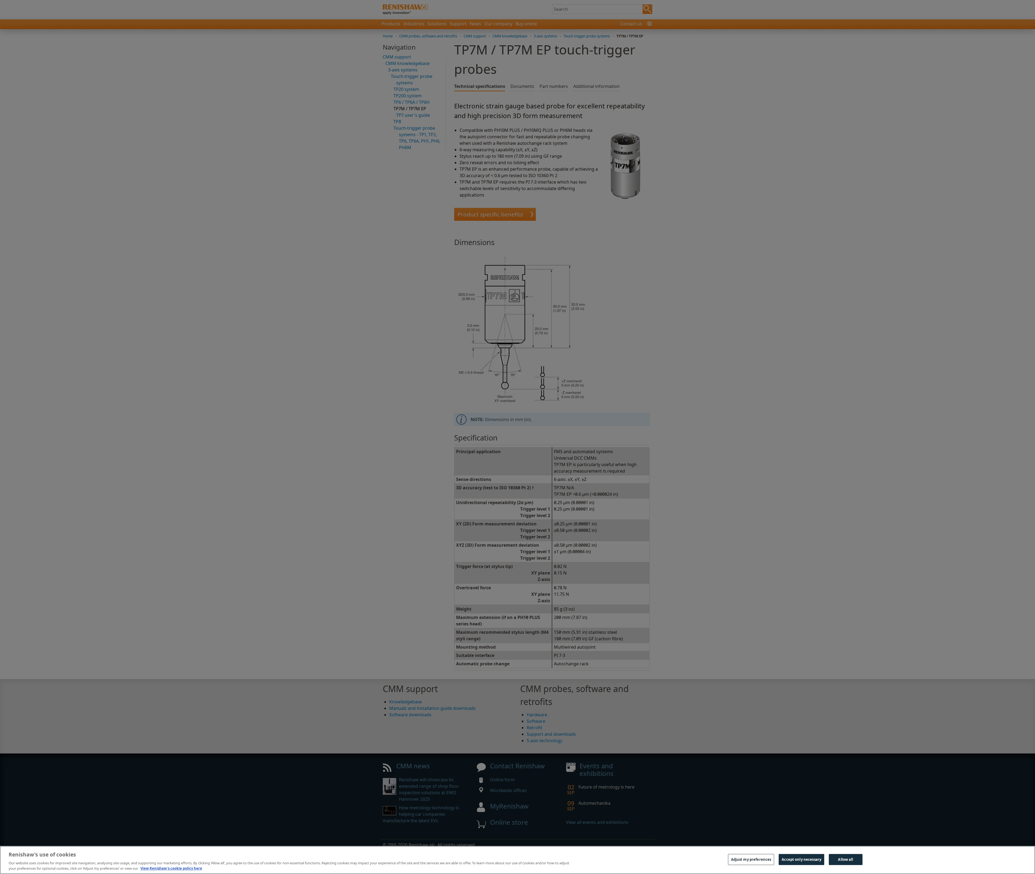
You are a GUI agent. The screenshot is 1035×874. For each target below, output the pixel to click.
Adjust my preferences (751, 859)
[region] (517, 860)
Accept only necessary (801, 859)
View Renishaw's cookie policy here (171, 868)
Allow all (845, 859)
